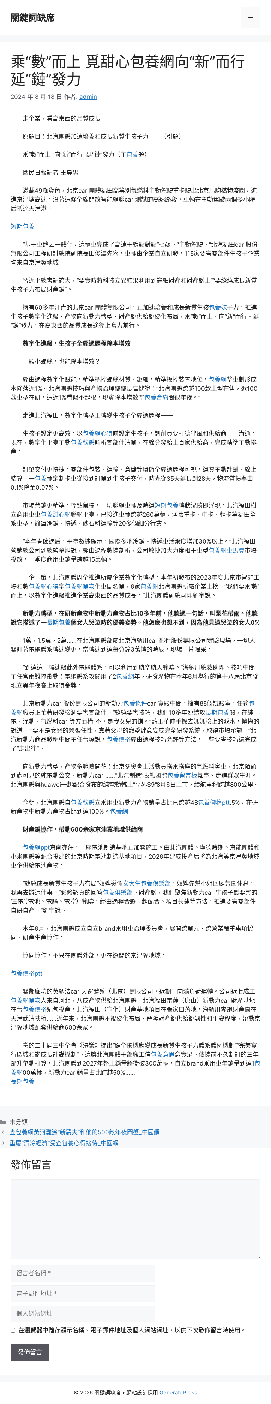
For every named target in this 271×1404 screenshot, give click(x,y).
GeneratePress (178, 1392)
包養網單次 (80, 586)
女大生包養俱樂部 (147, 883)
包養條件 (135, 703)
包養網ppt (36, 847)
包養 (132, 154)
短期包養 (23, 226)
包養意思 (163, 1054)
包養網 (218, 379)
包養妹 (218, 307)
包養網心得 (98, 433)
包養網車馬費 (227, 550)
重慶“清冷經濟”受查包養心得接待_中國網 (64, 1143)
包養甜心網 (56, 514)
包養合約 (156, 397)
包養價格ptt (214, 802)
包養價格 (119, 739)
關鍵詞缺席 (33, 17)
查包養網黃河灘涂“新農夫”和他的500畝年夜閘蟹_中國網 (85, 1132)
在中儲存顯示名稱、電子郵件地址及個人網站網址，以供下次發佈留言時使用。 (132, 1330)
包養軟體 (83, 442)
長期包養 (59, 622)
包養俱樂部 (118, 892)
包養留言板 (182, 775)
